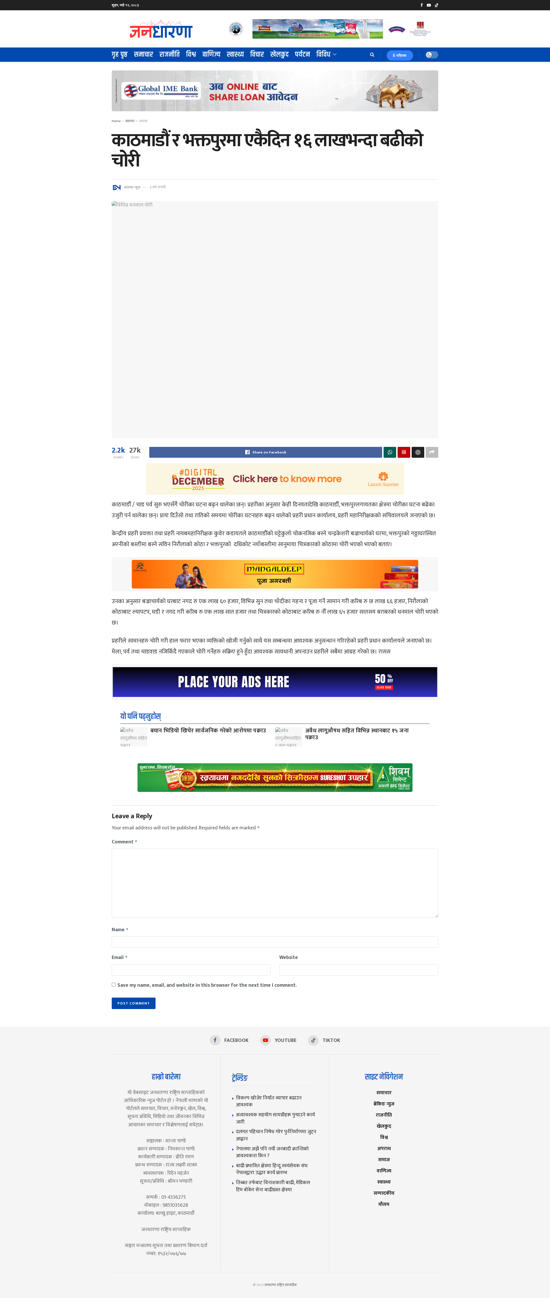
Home (116, 121)
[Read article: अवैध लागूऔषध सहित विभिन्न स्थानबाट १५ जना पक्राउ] (288, 736)
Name (120, 930)
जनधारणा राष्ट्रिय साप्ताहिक (280, 1285)
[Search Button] (372, 54)
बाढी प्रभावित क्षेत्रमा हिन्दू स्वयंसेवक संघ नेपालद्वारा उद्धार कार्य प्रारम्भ (271, 1169)
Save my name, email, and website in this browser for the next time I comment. (207, 985)
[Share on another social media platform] (432, 452)
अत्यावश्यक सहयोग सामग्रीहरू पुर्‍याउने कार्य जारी (275, 1118)
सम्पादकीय (384, 1193)
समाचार (143, 54)
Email (120, 958)
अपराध (143, 121)
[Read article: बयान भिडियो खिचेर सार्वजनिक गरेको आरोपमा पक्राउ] (133, 736)
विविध (324, 54)
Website (288, 958)
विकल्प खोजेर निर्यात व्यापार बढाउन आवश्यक (269, 1101)
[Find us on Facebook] (422, 5)
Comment (125, 842)
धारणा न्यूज (132, 187)
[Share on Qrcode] (404, 452)
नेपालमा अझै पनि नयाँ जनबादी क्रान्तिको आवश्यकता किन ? (272, 1152)
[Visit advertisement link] (328, 28)
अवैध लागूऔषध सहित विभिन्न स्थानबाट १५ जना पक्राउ (357, 734)
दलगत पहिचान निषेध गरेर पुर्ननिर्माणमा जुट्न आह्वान (276, 1135)
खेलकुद (279, 54)
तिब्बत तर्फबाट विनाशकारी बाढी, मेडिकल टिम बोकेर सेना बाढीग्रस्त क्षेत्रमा (273, 1186)
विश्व (191, 54)
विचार (257, 54)
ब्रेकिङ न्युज (384, 1104)
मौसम (383, 1204)
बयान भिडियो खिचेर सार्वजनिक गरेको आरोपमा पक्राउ (208, 731)
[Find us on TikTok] (436, 5)
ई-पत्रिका (400, 55)
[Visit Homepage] (161, 29)
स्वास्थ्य (235, 54)
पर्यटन (302, 54)
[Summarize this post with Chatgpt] (418, 452)
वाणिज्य (212, 54)
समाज (384, 1160)
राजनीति (170, 54)
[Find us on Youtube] (429, 5)
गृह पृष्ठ (120, 54)
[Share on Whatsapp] (390, 452)
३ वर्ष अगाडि (158, 187)
